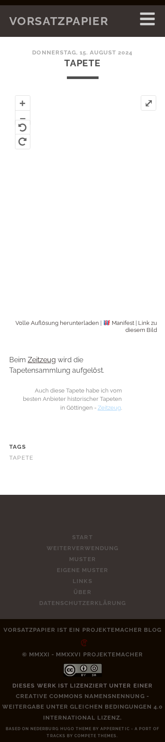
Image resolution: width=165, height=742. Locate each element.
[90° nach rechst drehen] (22, 141)
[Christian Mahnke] (82, 640)
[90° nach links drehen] (22, 127)
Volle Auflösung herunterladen (57, 323)
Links (82, 581)
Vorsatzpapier (58, 21)
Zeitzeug (42, 360)
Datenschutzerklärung (82, 603)
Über (82, 592)
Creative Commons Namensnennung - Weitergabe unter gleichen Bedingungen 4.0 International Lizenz (82, 706)
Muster (82, 559)
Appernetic (114, 729)
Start (82, 537)
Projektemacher (112, 630)
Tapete (21, 457)
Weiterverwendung (83, 548)
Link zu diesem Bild (141, 326)
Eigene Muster (83, 570)
